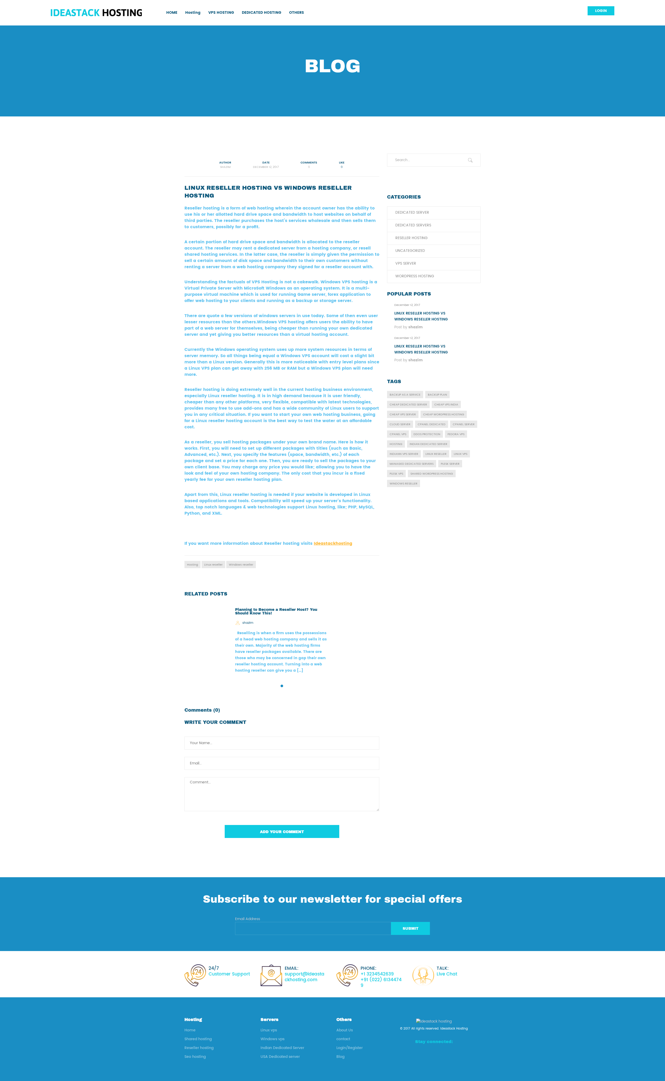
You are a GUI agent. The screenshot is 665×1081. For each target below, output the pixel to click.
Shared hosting (198, 1039)
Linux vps (460, 454)
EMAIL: (304, 974)
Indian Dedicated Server (282, 1048)
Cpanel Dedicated (431, 424)
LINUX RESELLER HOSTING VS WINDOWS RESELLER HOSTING (421, 316)
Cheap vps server (403, 414)
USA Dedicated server (280, 1057)
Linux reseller (213, 564)
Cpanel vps (398, 434)
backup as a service (405, 394)
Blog (340, 1057)
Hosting (193, 13)
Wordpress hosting (414, 276)
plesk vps (396, 473)
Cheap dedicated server (408, 404)
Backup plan (437, 394)
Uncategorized (410, 251)
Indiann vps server (404, 454)
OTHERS (296, 13)
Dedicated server (412, 212)
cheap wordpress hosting (443, 414)
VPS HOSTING (221, 13)
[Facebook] (416, 1053)
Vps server (405, 263)
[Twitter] (451, 1053)
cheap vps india (446, 404)
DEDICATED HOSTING (261, 13)
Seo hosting (195, 1057)
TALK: (447, 971)
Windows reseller (241, 564)
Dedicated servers (413, 225)
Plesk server (450, 464)
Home (190, 1030)
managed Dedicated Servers (412, 464)
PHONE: (381, 977)
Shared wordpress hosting (431, 473)
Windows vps (272, 1039)
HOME (171, 13)
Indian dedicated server (428, 444)
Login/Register (349, 1048)
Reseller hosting (411, 238)
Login (601, 11)
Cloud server (400, 424)
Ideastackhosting (333, 543)
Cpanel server (464, 424)
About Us (344, 1030)
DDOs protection (427, 434)
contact (343, 1039)
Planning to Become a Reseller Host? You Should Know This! (276, 611)
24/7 (229, 971)
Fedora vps (456, 434)
